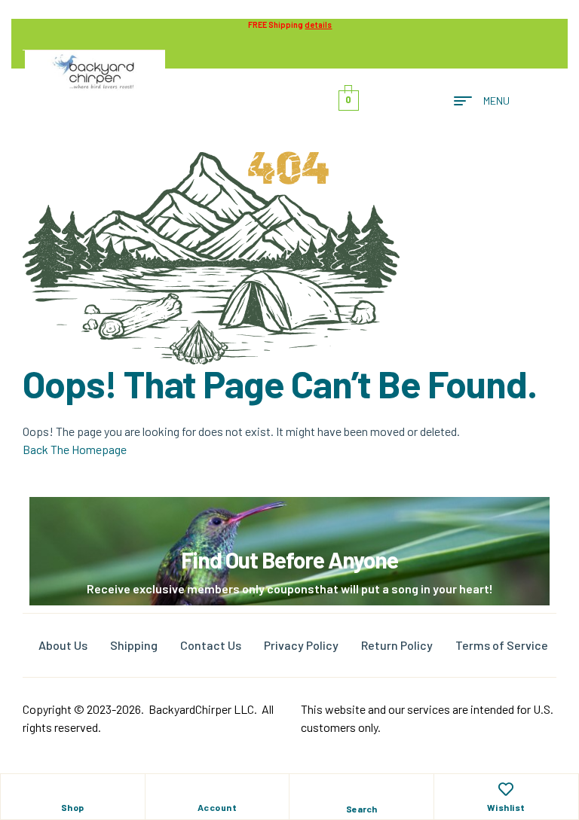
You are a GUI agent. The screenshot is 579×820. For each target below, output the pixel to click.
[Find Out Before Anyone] (290, 517)
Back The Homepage (75, 449)
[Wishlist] (505, 789)
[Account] (217, 789)
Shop (72, 807)
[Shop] (72, 789)
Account (217, 807)
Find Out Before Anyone (289, 559)
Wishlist (506, 807)
